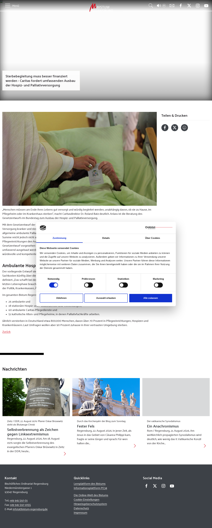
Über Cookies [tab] (152, 238)
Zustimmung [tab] (59, 238)
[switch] (88, 285)
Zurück (6, 331)
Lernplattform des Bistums (90, 483)
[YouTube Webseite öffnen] (206, 5)
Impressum (80, 512)
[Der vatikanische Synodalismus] (176, 397)
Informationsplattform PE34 (90, 488)
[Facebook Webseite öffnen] (180, 5)
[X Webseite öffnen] (189, 5)
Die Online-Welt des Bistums (91, 495)
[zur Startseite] (85, 7)
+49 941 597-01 (19, 500)
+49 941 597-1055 (20, 505)
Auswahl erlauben (106, 298)
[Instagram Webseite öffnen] (197, 5)
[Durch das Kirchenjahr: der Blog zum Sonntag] (106, 397)
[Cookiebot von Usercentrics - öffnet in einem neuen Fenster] (158, 227)
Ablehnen (61, 298)
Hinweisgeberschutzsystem (90, 504)
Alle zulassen (150, 298)
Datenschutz (81, 508)
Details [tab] (106, 238)
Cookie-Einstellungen (86, 499)
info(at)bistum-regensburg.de (30, 509)
